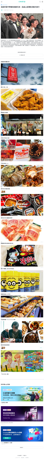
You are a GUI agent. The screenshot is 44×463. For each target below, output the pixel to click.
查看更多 (21, 447)
